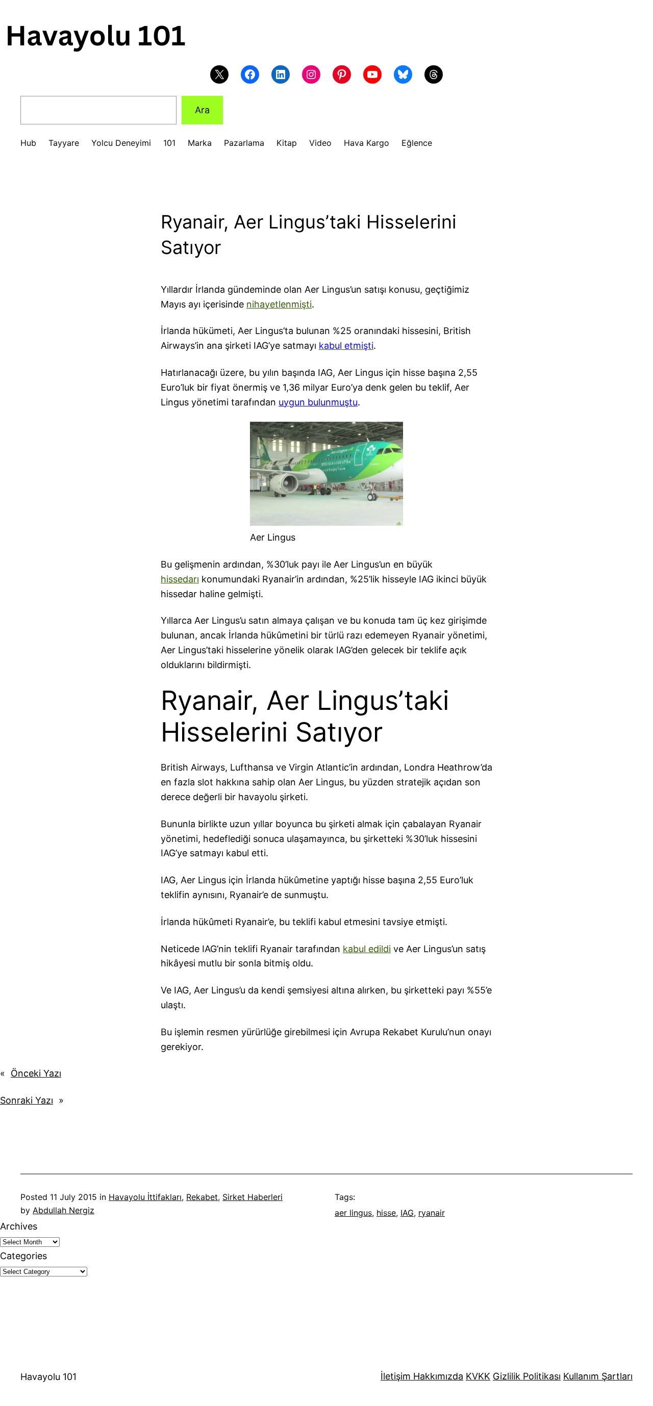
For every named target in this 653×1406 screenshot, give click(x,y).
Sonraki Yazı (26, 1100)
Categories (23, 1255)
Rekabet (202, 1197)
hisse (386, 1213)
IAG (407, 1213)
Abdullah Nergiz (63, 1210)
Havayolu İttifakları (145, 1197)
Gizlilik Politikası (527, 1376)
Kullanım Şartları (598, 1376)
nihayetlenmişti (279, 304)
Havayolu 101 (48, 1376)
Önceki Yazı (36, 1073)
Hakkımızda (437, 1376)
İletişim (396, 1376)
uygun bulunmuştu (318, 402)
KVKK (478, 1376)
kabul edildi (367, 948)
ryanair (431, 1213)
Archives (18, 1226)
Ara (202, 110)
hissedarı (180, 579)
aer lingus (353, 1213)
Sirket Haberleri (252, 1197)
